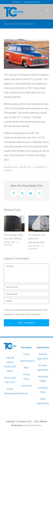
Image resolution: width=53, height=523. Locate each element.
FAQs (26, 367)
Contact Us (26, 385)
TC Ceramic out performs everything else (26, 238)
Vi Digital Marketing (33, 425)
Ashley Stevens (12, 167)
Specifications (27, 361)
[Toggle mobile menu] (47, 10)
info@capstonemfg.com (32, 2)
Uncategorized (39, 167)
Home (26, 354)
